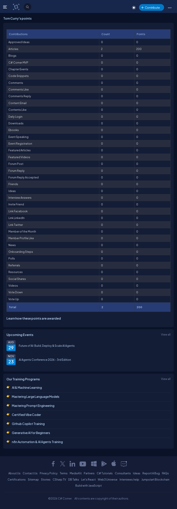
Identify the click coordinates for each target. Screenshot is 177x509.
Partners (89, 473)
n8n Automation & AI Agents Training (37, 442)
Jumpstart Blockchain (155, 479)
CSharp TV (59, 479)
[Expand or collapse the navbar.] (5, 6)
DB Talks (73, 479)
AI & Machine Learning (27, 387)
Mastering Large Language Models (35, 396)
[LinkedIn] (72, 464)
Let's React (88, 479)
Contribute (152, 7)
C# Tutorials (105, 473)
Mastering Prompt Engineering (33, 406)
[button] (169, 7)
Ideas (136, 473)
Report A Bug (151, 473)
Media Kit (76, 473)
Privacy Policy (49, 473)
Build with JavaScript (88, 485)
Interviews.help (129, 479)
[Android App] (104, 464)
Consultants (123, 473)
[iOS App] (114, 464)
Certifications (17, 479)
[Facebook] (53, 464)
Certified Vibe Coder (26, 415)
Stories (46, 479)
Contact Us (30, 473)
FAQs (165, 473)
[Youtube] (83, 464)
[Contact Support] (124, 464)
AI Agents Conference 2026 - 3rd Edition (45, 359)
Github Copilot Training (28, 424)
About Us (14, 473)
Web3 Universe (107, 479)
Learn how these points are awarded (33, 318)
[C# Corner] (16, 6)
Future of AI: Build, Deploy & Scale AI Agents (47, 345)
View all (166, 334)
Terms (64, 473)
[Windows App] (94, 464)
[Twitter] (62, 464)
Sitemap (33, 479)
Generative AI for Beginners (31, 433)
